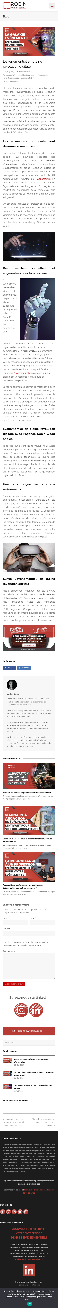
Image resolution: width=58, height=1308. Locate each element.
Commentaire (9, 951)
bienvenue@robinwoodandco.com (39, 1190)
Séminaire (36, 78)
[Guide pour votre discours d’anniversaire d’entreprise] (7, 1060)
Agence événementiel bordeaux (18, 75)
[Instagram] (21, 1010)
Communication (14, 78)
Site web (6, 929)
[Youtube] (20, 1211)
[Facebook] (2, 1211)
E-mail (33, 918)
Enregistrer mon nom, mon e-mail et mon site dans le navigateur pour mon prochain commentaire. (25, 943)
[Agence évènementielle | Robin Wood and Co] (15, 5)
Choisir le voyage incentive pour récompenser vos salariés (43, 1122)
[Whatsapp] (25, 1211)
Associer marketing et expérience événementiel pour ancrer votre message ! (15, 1122)
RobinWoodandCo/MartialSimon (29, 1259)
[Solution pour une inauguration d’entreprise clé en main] (29, 776)
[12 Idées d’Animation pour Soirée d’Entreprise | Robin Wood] (7, 1073)
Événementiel (26, 78)
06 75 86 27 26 (29, 1193)
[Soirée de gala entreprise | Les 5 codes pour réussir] (7, 1086)
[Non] (54, 1297)
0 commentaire (12, 81)
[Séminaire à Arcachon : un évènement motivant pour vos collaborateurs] (29, 820)
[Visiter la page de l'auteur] (29, 685)
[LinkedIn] (36, 1010)
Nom (5, 918)
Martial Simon (24, 72)
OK (29, 1304)
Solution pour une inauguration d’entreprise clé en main (27, 793)
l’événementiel (42, 179)
